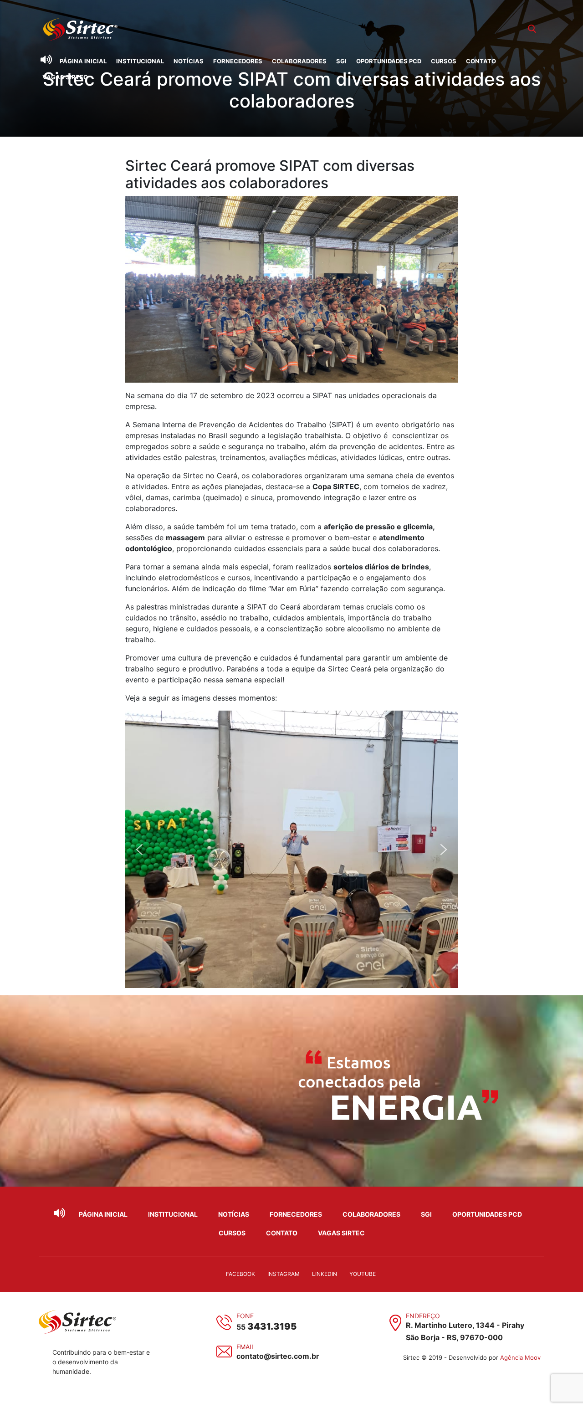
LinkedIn (324, 1273)
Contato (481, 61)
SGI (341, 61)
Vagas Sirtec (65, 77)
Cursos (443, 61)
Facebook (240, 1273)
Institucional (140, 61)
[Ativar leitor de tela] (46, 59)
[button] (139, 849)
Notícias (189, 61)
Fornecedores (237, 61)
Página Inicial (83, 61)
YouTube (362, 1273)
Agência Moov (520, 1357)
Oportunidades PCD (388, 61)
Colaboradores (299, 61)
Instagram (283, 1273)
